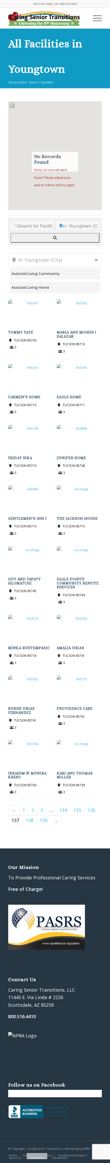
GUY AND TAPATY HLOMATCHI (24, 581)
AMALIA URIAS (70, 648)
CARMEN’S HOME (24, 397)
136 (91, 810)
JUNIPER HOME (71, 458)
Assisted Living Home (30, 287)
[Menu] (95, 18)
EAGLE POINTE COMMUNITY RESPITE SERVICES (78, 583)
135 (77, 810)
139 (43, 820)
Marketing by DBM (77, 1148)
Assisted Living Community (36, 273)
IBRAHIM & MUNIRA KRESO (27, 775)
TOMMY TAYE (20, 332)
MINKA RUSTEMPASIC (29, 648)
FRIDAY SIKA (20, 458)
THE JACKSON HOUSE (77, 518)
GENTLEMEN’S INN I (27, 518)
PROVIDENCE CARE (75, 708)
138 (29, 820)
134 (63, 810)
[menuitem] (13, 1155)
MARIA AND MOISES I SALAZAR (76, 334)
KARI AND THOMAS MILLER (75, 775)
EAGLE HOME (69, 397)
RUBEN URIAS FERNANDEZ (21, 710)
